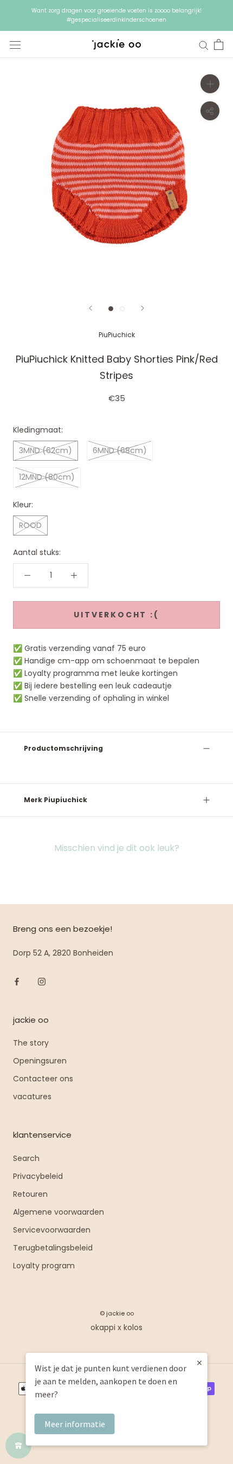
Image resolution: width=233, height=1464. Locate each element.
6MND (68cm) (120, 450)
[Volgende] (142, 308)
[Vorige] (90, 308)
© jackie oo (117, 1313)
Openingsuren (40, 1060)
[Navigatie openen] (15, 45)
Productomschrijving (63, 748)
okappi (102, 1327)
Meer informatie (74, 1423)
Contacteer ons (43, 1078)
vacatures (32, 1096)
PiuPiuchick (117, 334)
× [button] (199, 1362)
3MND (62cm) (45, 450)
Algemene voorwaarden (58, 1212)
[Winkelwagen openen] (218, 44)
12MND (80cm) (47, 477)
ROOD (30, 525)
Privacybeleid (38, 1176)
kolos (133, 1327)
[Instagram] (42, 981)
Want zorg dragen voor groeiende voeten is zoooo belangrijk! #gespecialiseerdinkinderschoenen (116, 15)
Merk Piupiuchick (55, 799)
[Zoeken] (204, 44)
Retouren (30, 1194)
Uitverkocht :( (116, 614)
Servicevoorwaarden (51, 1229)
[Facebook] (17, 981)
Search (26, 1158)
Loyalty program (44, 1265)
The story (31, 1042)
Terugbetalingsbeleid (53, 1247)
